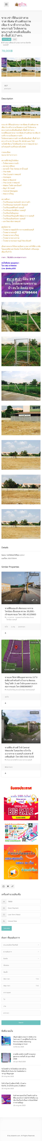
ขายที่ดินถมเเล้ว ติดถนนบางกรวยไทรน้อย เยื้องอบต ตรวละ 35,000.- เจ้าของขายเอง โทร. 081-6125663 (20, 611)
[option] (21, 67)
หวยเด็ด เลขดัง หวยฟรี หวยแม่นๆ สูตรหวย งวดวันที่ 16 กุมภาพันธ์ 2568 (24, 1056)
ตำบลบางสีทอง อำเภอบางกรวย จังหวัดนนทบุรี (17, 44)
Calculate (6, 928)
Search (21, 1023)
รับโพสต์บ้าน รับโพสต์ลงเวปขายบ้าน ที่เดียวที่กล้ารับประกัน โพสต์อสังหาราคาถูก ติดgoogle (13, 1071)
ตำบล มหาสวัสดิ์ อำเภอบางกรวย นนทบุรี (19, 760)
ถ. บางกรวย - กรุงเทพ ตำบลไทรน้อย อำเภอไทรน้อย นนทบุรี (20, 618)
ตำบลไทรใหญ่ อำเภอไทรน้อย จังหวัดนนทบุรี (20, 690)
